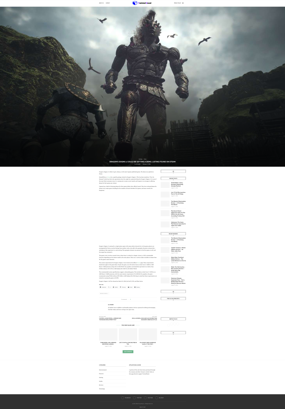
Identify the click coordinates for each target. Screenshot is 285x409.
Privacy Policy (177, 3)
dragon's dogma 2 (104, 293)
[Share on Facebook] (132, 299)
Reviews (101, 385)
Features (101, 373)
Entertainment (103, 370)
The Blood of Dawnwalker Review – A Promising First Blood (178, 203)
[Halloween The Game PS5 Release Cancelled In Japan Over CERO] (165, 224)
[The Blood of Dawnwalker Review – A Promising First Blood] (165, 204)
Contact (108, 3)
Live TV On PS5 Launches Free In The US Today (178, 193)
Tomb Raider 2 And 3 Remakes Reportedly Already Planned (177, 184)
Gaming (101, 377)
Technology (102, 389)
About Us (101, 3)
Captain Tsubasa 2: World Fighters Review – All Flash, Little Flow (178, 249)
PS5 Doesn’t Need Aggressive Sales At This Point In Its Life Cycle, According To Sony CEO (178, 213)
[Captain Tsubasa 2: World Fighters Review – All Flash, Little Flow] (165, 250)
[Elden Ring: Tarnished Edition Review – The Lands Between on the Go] (165, 260)
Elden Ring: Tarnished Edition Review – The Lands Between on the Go (178, 259)
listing (108, 177)
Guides (101, 381)
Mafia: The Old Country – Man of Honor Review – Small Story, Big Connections (178, 269)
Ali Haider (138, 164)
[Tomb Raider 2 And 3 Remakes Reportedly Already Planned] (108, 334)
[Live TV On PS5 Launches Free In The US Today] (128, 334)
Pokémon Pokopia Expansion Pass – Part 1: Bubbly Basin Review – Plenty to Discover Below (178, 281)
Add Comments (128, 351)
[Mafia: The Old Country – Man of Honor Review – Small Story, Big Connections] (165, 269)
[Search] (185, 3)
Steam (138, 262)
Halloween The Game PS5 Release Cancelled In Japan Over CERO (178, 224)
